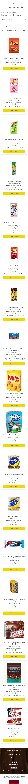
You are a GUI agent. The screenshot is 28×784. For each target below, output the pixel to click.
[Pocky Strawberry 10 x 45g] (14, 85)
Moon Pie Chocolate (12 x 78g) (14, 474)
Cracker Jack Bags (14, 729)
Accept (15, 782)
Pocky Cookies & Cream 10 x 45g (14, 223)
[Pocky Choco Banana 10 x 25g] (14, 294)
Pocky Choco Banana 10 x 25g (14, 307)
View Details (14, 68)
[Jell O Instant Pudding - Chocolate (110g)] (14, 629)
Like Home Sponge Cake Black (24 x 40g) (14, 557)
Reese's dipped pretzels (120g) (14, 58)
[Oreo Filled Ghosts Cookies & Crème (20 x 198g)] (14, 336)
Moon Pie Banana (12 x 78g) (14, 516)
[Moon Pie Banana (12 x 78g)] (14, 503)
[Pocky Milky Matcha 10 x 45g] (14, 127)
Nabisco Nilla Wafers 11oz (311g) (14, 393)
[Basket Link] (22, 7)
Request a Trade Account (14, 1)
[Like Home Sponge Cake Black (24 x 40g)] (14, 543)
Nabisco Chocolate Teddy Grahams (14, 435)
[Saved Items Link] (14, 7)
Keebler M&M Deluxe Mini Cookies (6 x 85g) (14, 600)
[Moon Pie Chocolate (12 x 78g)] (14, 462)
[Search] (25, 10)
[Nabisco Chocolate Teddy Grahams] (14, 422)
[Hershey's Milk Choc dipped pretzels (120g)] (14, 673)
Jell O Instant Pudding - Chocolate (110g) (14, 643)
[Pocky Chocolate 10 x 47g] (14, 253)
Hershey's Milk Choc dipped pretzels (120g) (14, 686)
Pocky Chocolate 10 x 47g (14, 266)
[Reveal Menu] (6, 7)
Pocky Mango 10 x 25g (14, 181)
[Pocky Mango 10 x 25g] (14, 168)
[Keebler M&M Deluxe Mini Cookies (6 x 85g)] (14, 586)
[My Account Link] (18, 7)
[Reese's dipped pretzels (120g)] (14, 45)
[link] (11, 762)
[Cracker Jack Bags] (14, 716)
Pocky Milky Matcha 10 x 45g (14, 139)
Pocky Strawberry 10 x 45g (14, 98)
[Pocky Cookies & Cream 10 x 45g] (14, 210)
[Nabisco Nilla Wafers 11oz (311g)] (14, 380)
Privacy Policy (15, 777)
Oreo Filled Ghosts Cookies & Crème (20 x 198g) (14, 349)
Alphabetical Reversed (8, 30)
